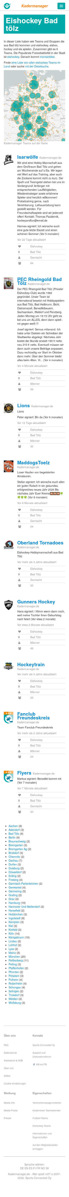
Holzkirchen (16, 914)
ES (30, 1168)
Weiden (13, 999)
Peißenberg (16, 960)
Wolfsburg (15, 1003)
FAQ (6, 1045)
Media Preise (11, 1110)
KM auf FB (41, 1064)
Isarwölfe (27, 156)
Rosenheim (15, 983)
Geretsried (15, 887)
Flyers (24, 772)
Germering (15, 891)
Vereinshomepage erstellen (47, 1102)
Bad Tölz (14, 833)
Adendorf (14, 830)
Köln (11, 933)
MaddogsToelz (33, 462)
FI (34, 1168)
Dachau (13, 860)
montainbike (47, 57)
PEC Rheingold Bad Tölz (39, 281)
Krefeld (13, 930)
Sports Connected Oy (44, 1045)
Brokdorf (14, 853)
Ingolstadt (15, 918)
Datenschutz (10, 1052)
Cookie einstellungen (15, 1083)
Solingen (14, 991)
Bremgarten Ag (18, 849)
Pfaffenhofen (16, 968)
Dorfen (13, 864)
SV (47, 1168)
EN (26, 1168)
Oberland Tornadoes (40, 542)
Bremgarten (16, 845)
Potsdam (14, 976)
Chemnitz (14, 857)
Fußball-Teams (40, 1118)
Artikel (7, 1075)
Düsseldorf (15, 872)
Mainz (12, 953)
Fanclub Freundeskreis (33, 715)
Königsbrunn (16, 937)
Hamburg (14, 903)
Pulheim (13, 979)
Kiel (11, 926)
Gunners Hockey (36, 601)
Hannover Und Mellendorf (24, 906)
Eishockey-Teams (42, 1125)
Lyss (11, 949)
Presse (7, 1118)
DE (22, 1168)
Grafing (13, 895)
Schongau (15, 987)
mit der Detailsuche (36, 66)
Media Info (9, 1102)
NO (43, 1168)
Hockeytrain (31, 664)
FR (38, 1168)
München (14, 956)
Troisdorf (14, 995)
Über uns (8, 1068)
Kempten (14, 922)
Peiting (13, 964)
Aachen (13, 826)
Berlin (12, 837)
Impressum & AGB (13, 1060)
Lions (23, 405)
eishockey (13, 57)
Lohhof (13, 945)
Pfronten (14, 972)
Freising (13, 880)
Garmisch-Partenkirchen (23, 883)
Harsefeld (14, 910)
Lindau (13, 941)
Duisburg (14, 868)
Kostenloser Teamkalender (47, 1110)
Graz (12, 899)
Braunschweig (17, 841)
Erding (12, 876)
